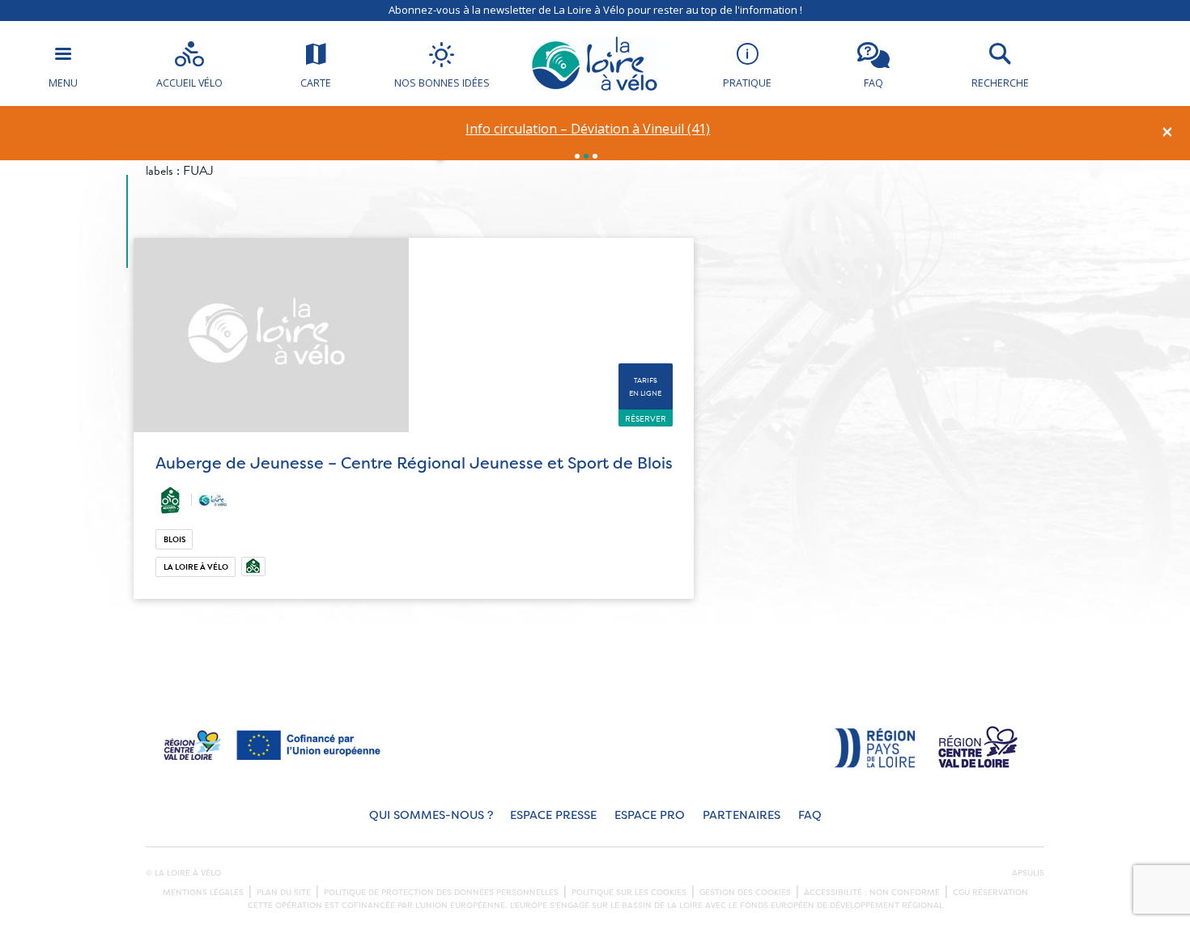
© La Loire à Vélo (183, 873)
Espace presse (553, 815)
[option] (588, 129)
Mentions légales (203, 892)
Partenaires (741, 815)
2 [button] (586, 156)
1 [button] (577, 156)
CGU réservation (990, 892)
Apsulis (1028, 873)
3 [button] (595, 156)
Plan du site (284, 892)
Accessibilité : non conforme (872, 892)
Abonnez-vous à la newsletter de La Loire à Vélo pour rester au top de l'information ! (595, 9)
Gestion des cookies (745, 892)
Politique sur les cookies (629, 892)
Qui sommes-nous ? (431, 815)
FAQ (810, 815)
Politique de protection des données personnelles (441, 892)
